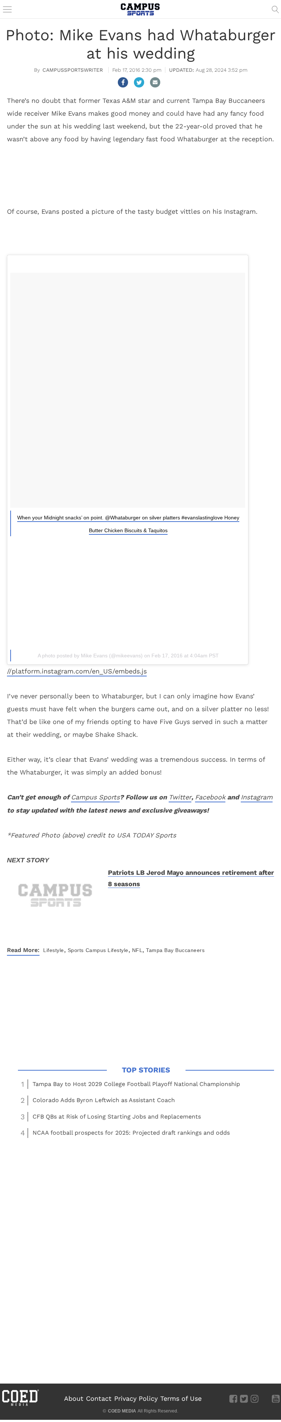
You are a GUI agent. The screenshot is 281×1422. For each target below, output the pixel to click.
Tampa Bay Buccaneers (175, 950)
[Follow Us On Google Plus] (265, 1398)
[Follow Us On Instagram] (254, 1398)
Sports (76, 950)
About (73, 1398)
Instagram (257, 797)
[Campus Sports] (140, 9)
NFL (137, 950)
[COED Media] (20, 1405)
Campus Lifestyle (107, 950)
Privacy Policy (136, 1398)
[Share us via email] (155, 82)
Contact (99, 1398)
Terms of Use (181, 1398)
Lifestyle (53, 950)
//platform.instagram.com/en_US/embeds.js (77, 671)
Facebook (210, 797)
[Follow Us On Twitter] (243, 1398)
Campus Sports (95, 797)
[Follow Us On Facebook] (233, 1398)
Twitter (180, 797)
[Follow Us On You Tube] (275, 1398)
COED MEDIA (122, 1411)
